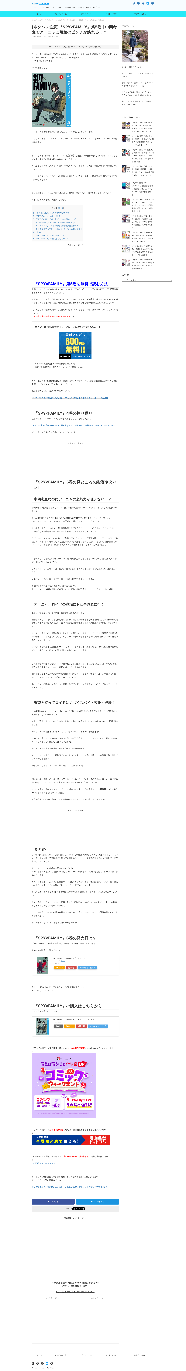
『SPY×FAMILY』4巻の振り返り (47, 216)
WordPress (51, 1368)
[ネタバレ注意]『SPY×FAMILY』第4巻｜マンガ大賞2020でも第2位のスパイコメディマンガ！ (74, 425)
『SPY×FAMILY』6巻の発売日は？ (48, 235)
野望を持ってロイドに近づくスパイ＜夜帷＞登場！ (59, 229)
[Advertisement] (75, 262)
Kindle (58, 1026)
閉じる (60, 208)
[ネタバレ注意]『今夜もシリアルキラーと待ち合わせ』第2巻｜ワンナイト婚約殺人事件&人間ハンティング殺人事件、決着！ (143, 205)
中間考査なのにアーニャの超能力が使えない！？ (58, 222)
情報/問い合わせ (152, 3)
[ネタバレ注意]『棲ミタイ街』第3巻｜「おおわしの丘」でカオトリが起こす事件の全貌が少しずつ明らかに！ (142, 222)
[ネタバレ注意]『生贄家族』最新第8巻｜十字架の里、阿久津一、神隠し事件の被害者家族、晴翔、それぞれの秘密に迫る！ (143, 156)
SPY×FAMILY (48, 36)
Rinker (63, 961)
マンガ (56, 36)
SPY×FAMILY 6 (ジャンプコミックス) (69, 958)
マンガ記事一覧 (138, 3)
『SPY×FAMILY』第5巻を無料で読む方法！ (52, 213)
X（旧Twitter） (147, 3)
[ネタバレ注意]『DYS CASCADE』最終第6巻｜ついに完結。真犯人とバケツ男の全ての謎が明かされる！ (142, 189)
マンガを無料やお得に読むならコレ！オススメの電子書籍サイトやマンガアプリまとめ (70, 398)
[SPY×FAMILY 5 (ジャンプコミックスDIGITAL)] (51, 99)
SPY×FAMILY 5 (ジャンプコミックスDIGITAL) (73, 1019)
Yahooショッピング (87, 968)
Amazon (59, 968)
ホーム (134, 3)
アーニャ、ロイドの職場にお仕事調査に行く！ (57, 226)
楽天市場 (71, 968)
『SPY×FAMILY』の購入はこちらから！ (51, 238)
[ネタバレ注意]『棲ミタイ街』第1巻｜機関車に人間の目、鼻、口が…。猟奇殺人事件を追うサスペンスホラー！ (143, 172)
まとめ (37, 232)
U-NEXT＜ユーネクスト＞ (43, 1163)
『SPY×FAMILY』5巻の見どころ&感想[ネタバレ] (54, 219)
